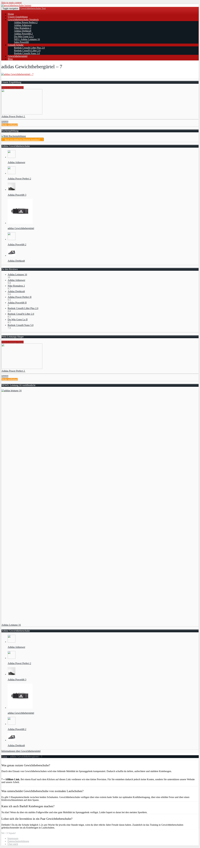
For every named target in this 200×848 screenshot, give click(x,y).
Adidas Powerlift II (17, 302)
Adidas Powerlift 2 (23, 33)
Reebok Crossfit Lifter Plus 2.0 (29, 47)
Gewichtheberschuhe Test (33, 8)
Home (11, 14)
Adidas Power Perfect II (19, 297)
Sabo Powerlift (21, 42)
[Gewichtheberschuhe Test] (16, 5)
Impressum (13, 838)
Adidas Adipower (23, 25)
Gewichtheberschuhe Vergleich (23, 19)
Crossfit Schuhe (15, 45)
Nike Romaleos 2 (22, 28)
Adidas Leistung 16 (17, 274)
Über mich (13, 844)
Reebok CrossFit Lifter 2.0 (27, 50)
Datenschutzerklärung (18, 841)
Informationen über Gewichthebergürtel (20, 751)
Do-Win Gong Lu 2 (24, 36)
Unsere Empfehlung (18, 16)
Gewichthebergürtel (17, 56)
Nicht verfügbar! (9, 125)
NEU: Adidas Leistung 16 (27, 39)
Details (4, 122)
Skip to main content (11, 2)
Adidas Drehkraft (22, 31)
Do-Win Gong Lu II (18, 319)
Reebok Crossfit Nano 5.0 (27, 53)
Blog (10, 59)
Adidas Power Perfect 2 (26, 22)
